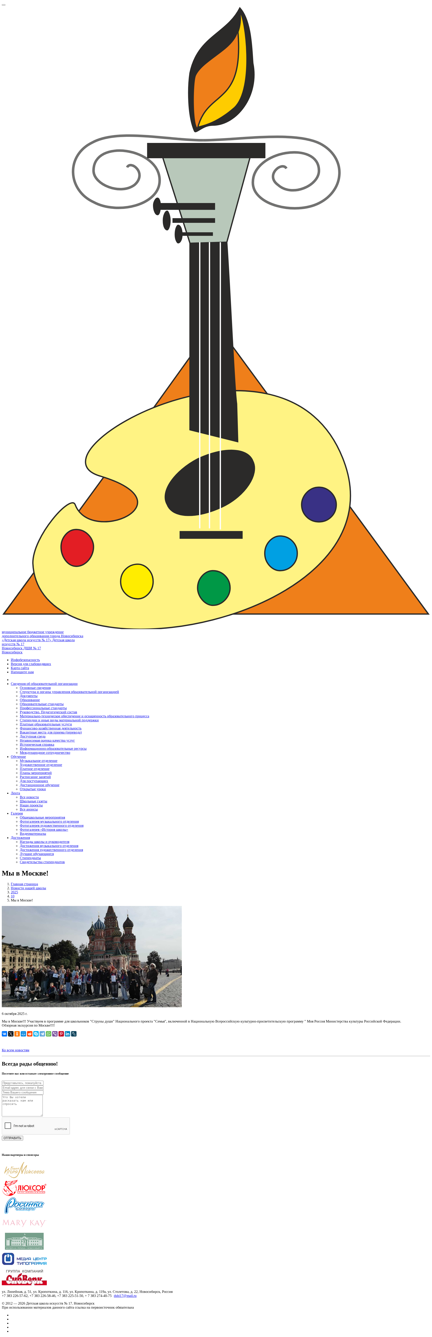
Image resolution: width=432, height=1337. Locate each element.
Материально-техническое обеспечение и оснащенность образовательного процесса (84, 716)
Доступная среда (32, 736)
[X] (11, 1034)
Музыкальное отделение (38, 761)
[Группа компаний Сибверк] (24, 1284)
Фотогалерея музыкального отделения (49, 821)
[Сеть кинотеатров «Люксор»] (24, 1195)
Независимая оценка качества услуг (47, 740)
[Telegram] (42, 1034)
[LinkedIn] (67, 1034)
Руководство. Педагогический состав (48, 712)
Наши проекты (31, 805)
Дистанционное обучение (39, 785)
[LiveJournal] (73, 1034)
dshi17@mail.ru (125, 1296)
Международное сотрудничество (45, 752)
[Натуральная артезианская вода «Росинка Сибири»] (24, 1213)
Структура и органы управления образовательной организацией (69, 692)
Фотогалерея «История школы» (44, 829)
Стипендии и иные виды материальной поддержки (59, 720)
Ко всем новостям (15, 1050)
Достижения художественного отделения (51, 850)
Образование (30, 700)
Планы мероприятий (36, 773)
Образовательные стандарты (42, 704)
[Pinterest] (61, 1034)
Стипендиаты (30, 858)
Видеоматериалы (33, 834)
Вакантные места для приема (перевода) (51, 732)
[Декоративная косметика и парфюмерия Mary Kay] (24, 1231)
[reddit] (29, 1034)
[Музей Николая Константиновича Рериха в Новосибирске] (24, 1248)
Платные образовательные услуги (46, 724)
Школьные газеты (33, 801)
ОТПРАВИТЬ (12, 1138)
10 (12, 896)
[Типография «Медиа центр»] (24, 1266)
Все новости (29, 797)
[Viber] (55, 1034)
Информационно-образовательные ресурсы (53, 748)
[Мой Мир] (23, 1034)
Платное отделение (35, 769)
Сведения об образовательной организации (44, 684)
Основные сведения (35, 688)
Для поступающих (34, 781)
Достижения (20, 838)
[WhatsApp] (48, 1034)
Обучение (18, 757)
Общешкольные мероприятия (42, 817)
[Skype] (36, 1034)
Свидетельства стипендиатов (42, 862)
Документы (29, 696)
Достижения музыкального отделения (49, 846)
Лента (15, 793)
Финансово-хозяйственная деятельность (50, 728)
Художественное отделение (41, 765)
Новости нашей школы (28, 888)
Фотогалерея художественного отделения (51, 825)
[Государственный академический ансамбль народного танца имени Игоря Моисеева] (24, 1177)
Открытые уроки (33, 789)
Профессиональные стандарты (43, 708)
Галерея (17, 813)
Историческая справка (37, 744)
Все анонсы (29, 809)
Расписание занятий (35, 777)
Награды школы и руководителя (44, 842)
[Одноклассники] (17, 1034)
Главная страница (24, 884)
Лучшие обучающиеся (37, 854)
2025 (14, 892)
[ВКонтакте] (4, 1034)
